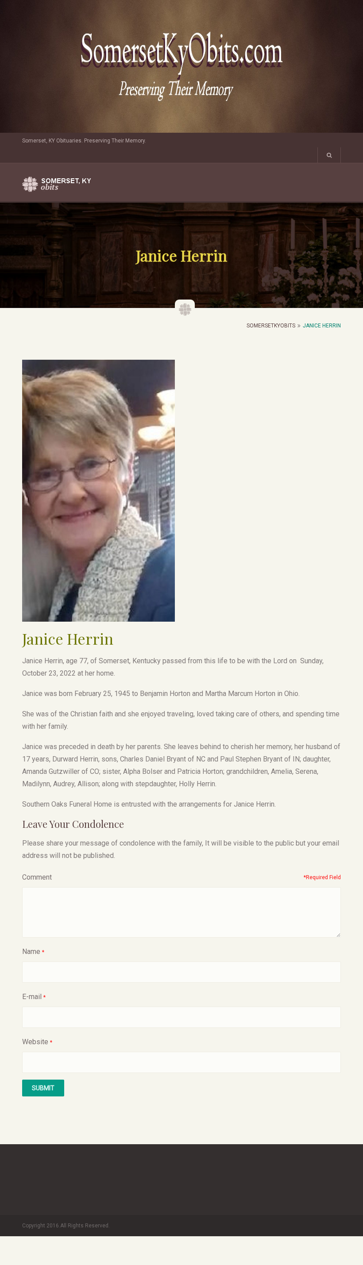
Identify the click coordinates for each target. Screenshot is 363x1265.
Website (35, 1042)
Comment (37, 877)
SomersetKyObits (271, 326)
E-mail (32, 996)
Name (31, 951)
